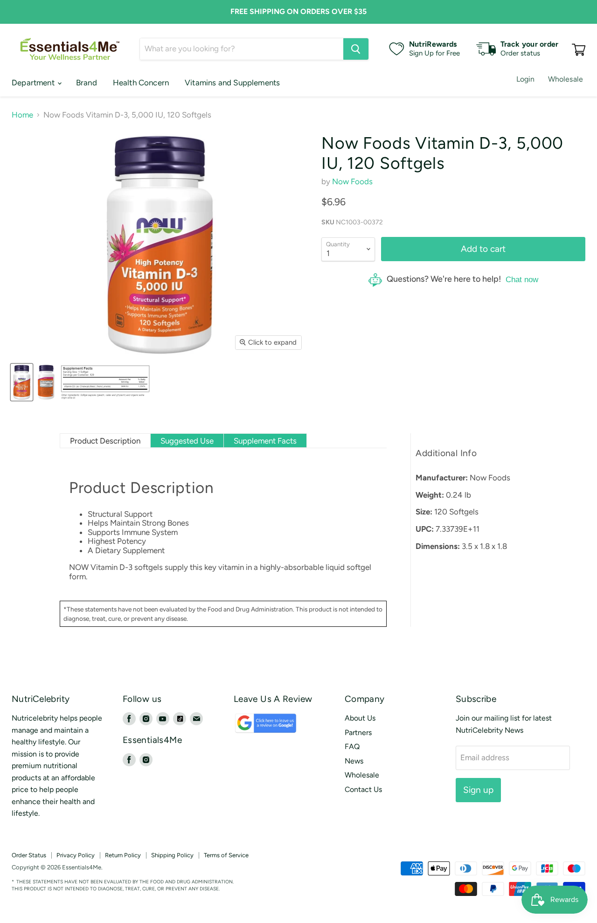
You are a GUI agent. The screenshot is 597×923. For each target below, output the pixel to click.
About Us (360, 718)
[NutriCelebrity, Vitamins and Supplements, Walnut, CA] (349, 868)
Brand (86, 82)
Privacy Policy (75, 855)
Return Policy (123, 855)
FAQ (352, 746)
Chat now (522, 279)
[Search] (355, 49)
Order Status (29, 855)
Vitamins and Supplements (232, 82)
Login (525, 79)
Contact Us (363, 789)
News (354, 760)
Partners (358, 732)
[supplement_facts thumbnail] (105, 382)
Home (22, 115)
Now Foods (352, 181)
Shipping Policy (172, 855)
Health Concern (141, 82)
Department (34, 82)
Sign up (478, 789)
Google (255, 727)
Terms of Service (226, 855)
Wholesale (565, 79)
